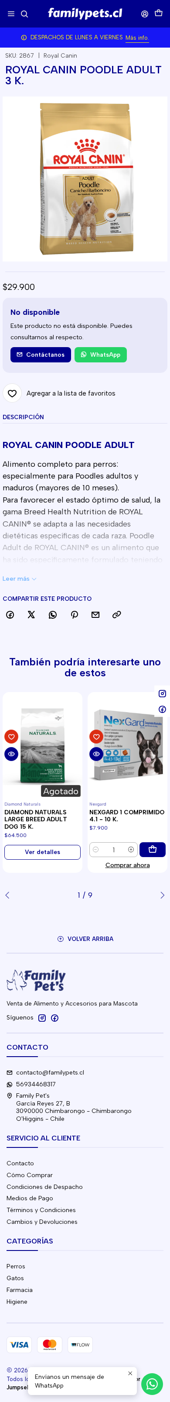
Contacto (20, 1163)
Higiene (17, 1302)
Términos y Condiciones (41, 1210)
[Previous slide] (9, 895)
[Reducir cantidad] (96, 850)
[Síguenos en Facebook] (54, 1017)
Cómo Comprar (30, 1175)
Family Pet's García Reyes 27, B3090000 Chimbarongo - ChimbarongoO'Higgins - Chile (74, 1107)
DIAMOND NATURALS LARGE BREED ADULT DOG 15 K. (35, 819)
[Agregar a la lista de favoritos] (11, 737)
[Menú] (11, 14)
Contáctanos (45, 354)
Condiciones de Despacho (45, 1187)
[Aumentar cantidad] (131, 850)
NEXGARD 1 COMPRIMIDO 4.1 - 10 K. (126, 816)
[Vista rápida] (11, 754)
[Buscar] (24, 14)
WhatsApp (105, 354)
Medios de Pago (30, 1198)
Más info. (137, 37)
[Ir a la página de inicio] (85, 14)
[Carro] (159, 14)
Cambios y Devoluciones (42, 1222)
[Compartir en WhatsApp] (52, 615)
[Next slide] (160, 895)
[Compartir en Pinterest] (74, 615)
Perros (16, 1266)
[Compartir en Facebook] (10, 615)
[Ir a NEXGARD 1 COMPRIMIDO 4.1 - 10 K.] (127, 745)
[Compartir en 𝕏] (31, 615)
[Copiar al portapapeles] (116, 615)
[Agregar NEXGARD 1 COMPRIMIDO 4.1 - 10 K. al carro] (152, 849)
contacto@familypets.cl (50, 1072)
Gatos (15, 1278)
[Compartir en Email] (95, 615)
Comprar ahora (127, 865)
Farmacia (20, 1290)
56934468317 (36, 1084)
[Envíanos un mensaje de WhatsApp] (152, 1384)
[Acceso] (145, 14)
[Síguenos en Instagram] (41, 1017)
